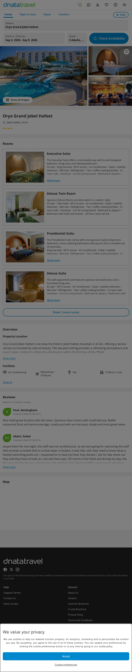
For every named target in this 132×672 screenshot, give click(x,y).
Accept (66, 656)
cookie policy (106, 646)
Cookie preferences (66, 664)
